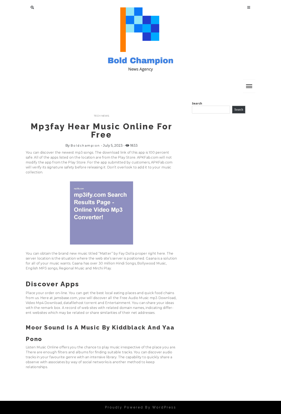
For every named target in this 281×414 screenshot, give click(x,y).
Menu (248, 6)
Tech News (101, 115)
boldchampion (85, 145)
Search (32, 6)
